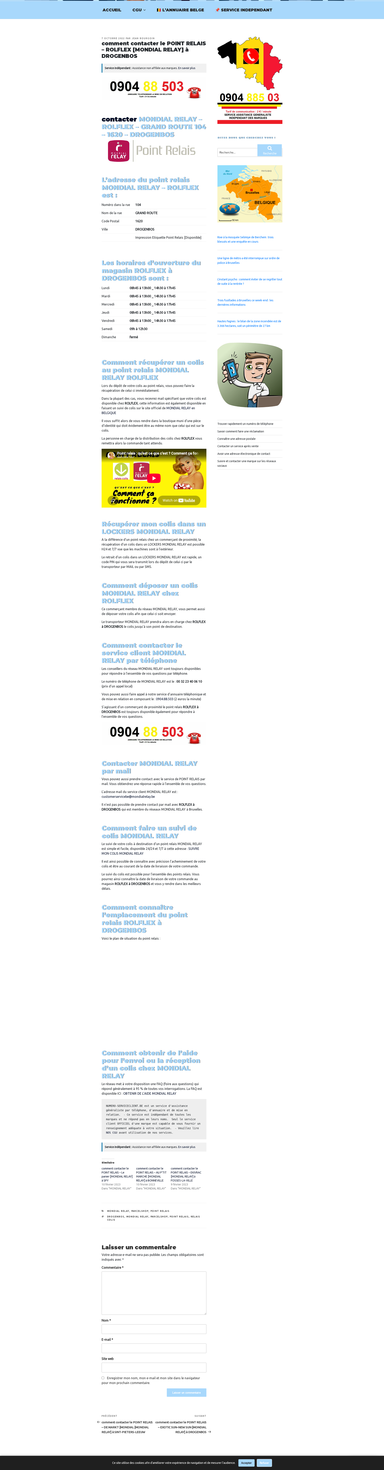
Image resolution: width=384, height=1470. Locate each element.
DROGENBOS (115, 1216)
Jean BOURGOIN (143, 38)
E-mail (107, 1339)
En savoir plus (186, 68)
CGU (137, 10)
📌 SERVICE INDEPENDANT (243, 10)
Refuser (264, 1463)
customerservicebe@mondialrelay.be (128, 796)
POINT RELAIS (160, 1211)
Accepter (246, 1463)
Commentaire (113, 1267)
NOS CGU (111, 1132)
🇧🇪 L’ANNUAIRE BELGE (180, 10)
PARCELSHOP (140, 1211)
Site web (108, 1358)
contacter (119, 119)
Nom (106, 1320)
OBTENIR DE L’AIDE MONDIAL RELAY (149, 1093)
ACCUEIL (112, 10)
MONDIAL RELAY (118, 1211)
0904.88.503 (165, 699)
